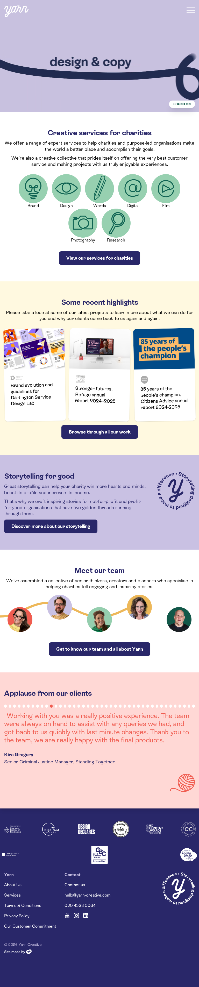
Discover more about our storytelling (50, 526)
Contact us (75, 884)
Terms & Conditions (22, 905)
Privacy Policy (16, 915)
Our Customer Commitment (30, 926)
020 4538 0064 (80, 905)
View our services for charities (99, 258)
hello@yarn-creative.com (87, 895)
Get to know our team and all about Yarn (99, 649)
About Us (13, 884)
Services (12, 895)
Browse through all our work (100, 432)
